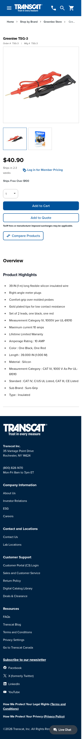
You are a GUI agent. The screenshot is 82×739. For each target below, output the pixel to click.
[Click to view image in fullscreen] (41, 85)
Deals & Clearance (15, 596)
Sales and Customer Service (21, 573)
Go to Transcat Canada (18, 647)
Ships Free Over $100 (16, 181)
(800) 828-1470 (13, 468)
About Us (9, 493)
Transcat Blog (12, 624)
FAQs (6, 617)
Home (10, 22)
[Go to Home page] (28, 8)
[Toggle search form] (62, 8)
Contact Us (10, 537)
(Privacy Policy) (54, 716)
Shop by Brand (29, 22)
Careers (8, 516)
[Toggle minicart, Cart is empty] (71, 8)
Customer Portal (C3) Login (21, 565)
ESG (6, 508)
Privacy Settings (13, 640)
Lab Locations (12, 544)
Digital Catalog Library (17, 588)
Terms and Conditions (17, 632)
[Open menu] (9, 8)
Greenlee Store (53, 22)
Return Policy (12, 580)
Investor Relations (15, 501)
